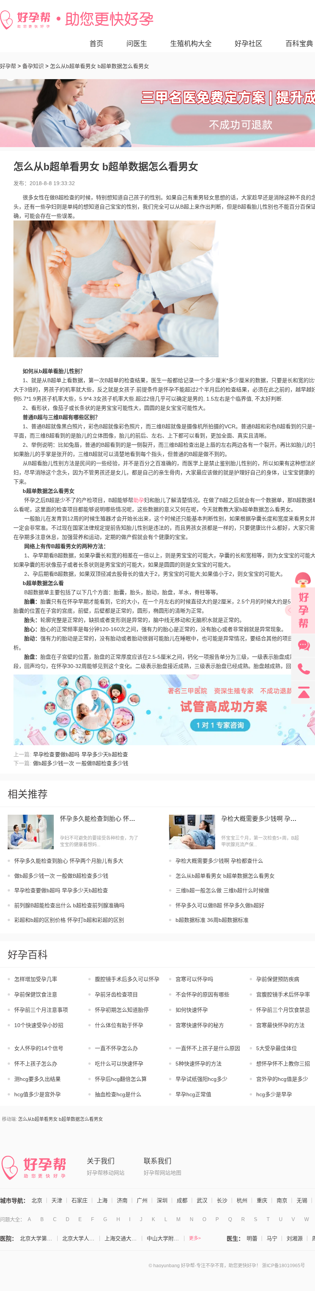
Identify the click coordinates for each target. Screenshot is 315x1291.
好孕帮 (8, 66)
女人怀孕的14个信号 (38, 1048)
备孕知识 (33, 66)
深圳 (162, 1200)
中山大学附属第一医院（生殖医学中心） (165, 1238)
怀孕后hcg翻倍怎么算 (121, 1079)
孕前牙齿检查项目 (116, 994)
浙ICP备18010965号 (283, 1265)
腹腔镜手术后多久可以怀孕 (127, 979)
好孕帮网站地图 (162, 1173)
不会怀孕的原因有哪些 (202, 994)
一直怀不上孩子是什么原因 (208, 1048)
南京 (282, 1200)
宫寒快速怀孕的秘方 (200, 1025)
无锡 (302, 1200)
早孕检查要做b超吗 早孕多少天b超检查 (61, 890)
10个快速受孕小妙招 (38, 1025)
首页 (96, 44)
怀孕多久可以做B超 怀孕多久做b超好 (220, 905)
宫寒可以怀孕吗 (194, 979)
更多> (195, 1238)
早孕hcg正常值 (193, 1094)
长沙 (222, 1200)
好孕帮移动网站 (105, 1173)
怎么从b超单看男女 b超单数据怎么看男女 (225, 876)
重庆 (262, 1200)
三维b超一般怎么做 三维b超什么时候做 (222, 890)
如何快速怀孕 (192, 1010)
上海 (102, 1200)
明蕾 (252, 1238)
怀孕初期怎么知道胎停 (122, 1010)
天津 (56, 1200)
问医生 (136, 44)
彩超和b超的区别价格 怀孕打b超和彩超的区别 (69, 920)
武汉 (202, 1200)
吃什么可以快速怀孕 (119, 1064)
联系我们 (157, 1161)
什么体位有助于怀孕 (119, 1025)
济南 (122, 1200)
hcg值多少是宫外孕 (37, 1094)
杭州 (242, 1200)
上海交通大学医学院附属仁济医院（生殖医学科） (123, 1238)
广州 (142, 1200)
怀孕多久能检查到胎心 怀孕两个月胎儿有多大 (100, 818)
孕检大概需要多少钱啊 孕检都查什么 (261, 818)
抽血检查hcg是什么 (118, 1094)
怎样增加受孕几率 (35, 979)
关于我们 (100, 1161)
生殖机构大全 (191, 44)
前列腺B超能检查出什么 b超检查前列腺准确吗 (69, 905)
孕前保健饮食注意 (35, 994)
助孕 (138, 500)
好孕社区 (248, 44)
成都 (182, 1200)
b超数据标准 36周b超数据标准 (212, 920)
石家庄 (79, 1200)
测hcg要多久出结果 (37, 1079)
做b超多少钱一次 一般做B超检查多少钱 (61, 876)
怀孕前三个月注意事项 (41, 1010)
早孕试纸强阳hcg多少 (201, 1079)
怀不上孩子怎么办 (35, 1064)
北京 (37, 1200)
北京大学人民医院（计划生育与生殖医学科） (81, 1238)
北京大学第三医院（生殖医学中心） (39, 1238)
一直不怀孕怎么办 (116, 1048)
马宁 (272, 1238)
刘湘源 (295, 1238)
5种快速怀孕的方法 (199, 1064)
